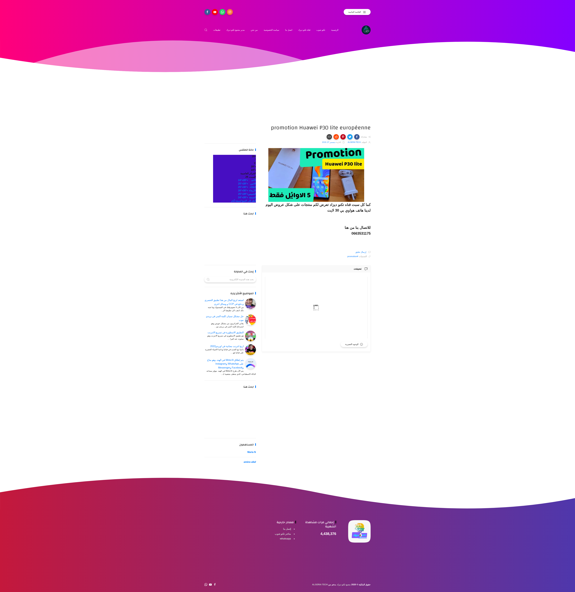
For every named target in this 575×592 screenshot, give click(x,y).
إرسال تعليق (361, 252)
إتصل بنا (287, 529)
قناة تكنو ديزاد (304, 30)
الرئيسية (334, 30)
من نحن (254, 30)
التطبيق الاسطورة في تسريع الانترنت (226, 332)
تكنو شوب (320, 30)
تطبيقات (216, 30)
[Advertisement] (316, 103)
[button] (357, 137)
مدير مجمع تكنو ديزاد (235, 30)
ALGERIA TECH (320, 584)
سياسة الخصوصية (271, 30)
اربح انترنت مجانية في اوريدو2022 (227, 346)
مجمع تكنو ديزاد (344, 584)
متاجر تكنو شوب (283, 534)
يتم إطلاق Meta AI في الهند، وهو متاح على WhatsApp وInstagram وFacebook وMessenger (225, 364)
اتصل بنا (288, 30)
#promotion (352, 256)
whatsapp (285, 538)
